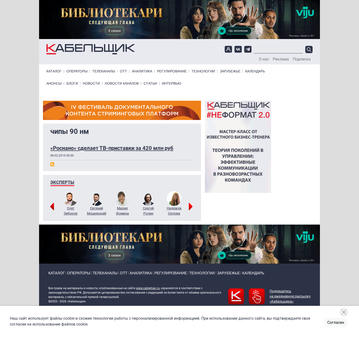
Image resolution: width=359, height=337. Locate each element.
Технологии (203, 71)
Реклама (281, 59)
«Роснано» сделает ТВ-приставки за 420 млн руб (111, 148)
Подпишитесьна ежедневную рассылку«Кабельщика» (290, 296)
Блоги (72, 83)
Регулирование (172, 71)
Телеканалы (103, 71)
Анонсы (54, 83)
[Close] (344, 312)
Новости (91, 83)
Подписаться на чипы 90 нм (52, 164)
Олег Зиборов (70, 210)
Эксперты (62, 182)
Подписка (302, 59)
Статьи (150, 83)
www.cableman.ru (148, 288)
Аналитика (142, 71)
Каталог (54, 71)
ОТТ (123, 71)
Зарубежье (230, 71)
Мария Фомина (122, 210)
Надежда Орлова (174, 210)
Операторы (76, 71)
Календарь (255, 71)
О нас (264, 59)
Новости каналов (122, 83)
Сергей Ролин (148, 210)
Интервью (171, 83)
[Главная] (90, 49)
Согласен (335, 322)
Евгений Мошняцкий (96, 210)
